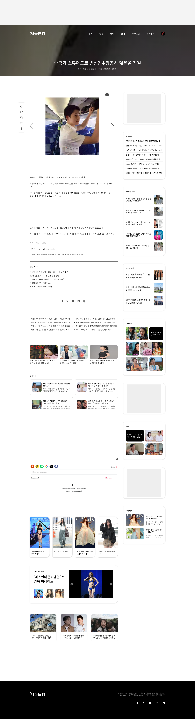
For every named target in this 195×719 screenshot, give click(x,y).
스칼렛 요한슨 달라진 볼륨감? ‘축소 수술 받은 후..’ (49, 272)
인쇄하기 (21, 123)
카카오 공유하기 (72, 301)
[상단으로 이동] (21, 128)
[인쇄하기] (21, 123)
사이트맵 (158, 693)
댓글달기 (21, 117)
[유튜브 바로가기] (150, 703)
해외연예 (150, 33)
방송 (101, 33)
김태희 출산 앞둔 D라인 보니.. (41, 283)
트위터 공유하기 (67, 301)
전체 (90, 33)
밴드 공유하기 (84, 301)
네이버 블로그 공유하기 (78, 301)
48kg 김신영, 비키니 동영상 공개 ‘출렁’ (44, 275)
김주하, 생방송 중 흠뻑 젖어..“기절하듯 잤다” (47, 279)
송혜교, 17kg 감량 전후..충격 (41, 286)
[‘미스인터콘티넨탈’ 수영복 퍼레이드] (91, 584)
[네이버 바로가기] (163, 703)
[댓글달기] (21, 117)
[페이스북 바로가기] (137, 703)
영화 (123, 33)
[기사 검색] (161, 34)
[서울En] (37, 33)
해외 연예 (129, 510)
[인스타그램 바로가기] (157, 703)
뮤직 (112, 33)
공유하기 (21, 112)
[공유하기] (21, 112)
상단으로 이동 (21, 128)
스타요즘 (136, 33)
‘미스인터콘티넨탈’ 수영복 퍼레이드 (49, 579)
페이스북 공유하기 (62, 301)
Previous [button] (71, 584)
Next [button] (111, 584)
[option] (72, 126)
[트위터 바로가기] (143, 703)
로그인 (163, 693)
